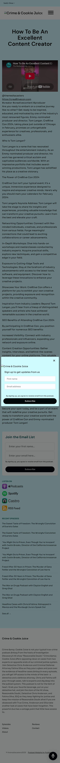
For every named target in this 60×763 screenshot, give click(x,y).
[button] (54, 360)
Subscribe (30, 401)
